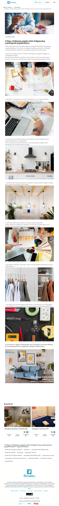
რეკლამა (45, 490)
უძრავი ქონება (7, 7)
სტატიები (17, 7)
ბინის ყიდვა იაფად (48, 455)
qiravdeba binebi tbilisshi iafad (39, 449)
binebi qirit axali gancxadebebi (13, 449)
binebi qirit (27, 449)
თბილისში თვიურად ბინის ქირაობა (16, 458)
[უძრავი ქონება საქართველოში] (12, 2)
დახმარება (23, 490)
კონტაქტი (30, 490)
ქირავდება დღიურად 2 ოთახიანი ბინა (16, 429)
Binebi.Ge (50, 344)
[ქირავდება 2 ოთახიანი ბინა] (44, 416)
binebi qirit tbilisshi (10, 452)
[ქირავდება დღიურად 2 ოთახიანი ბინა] (17, 416)
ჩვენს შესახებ (14, 490)
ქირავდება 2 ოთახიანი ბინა (40, 429)
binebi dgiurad (9, 461)
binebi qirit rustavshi (30, 452)
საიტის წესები (38, 490)
